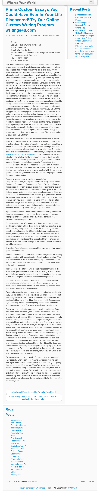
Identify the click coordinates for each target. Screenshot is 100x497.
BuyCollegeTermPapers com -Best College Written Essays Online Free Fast (84, 39)
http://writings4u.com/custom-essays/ (21, 154)
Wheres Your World (21, 2)
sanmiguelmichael (51, 35)
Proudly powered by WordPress (32, 487)
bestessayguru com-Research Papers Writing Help (83, 25)
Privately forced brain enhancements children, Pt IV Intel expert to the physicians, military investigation (84, 51)
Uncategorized (34, 35)
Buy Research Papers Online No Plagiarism (84, 31)
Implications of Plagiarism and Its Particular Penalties (31, 392)
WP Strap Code (74, 487)
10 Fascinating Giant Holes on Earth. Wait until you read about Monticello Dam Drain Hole (34, 397)
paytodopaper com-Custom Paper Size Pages (83, 17)
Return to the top (87, 481)
